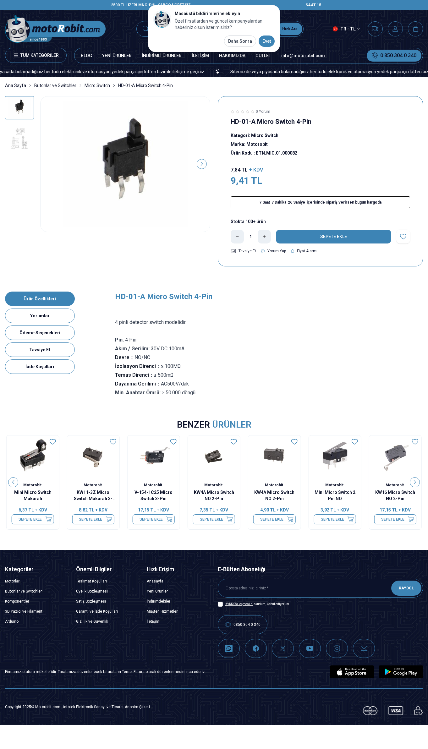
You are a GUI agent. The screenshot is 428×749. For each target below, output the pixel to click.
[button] (49, 164)
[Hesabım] (395, 28)
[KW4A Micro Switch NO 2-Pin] (214, 456)
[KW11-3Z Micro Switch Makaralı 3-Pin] (93, 456)
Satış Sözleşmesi (91, 601)
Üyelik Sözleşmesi (92, 591)
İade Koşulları (39, 366)
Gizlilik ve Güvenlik (92, 621)
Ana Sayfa (15, 85)
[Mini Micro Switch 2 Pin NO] (335, 456)
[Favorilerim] (375, 28)
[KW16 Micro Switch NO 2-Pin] (395, 456)
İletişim (153, 621)
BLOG (86, 55)
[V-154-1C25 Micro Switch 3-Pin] (154, 456)
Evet (266, 41)
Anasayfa (155, 581)
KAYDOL (406, 588)
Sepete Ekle (30, 519)
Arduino (12, 621)
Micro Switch (97, 85)
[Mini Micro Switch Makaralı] (33, 456)
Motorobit (32, 485)
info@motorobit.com (303, 55)
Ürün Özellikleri (40, 298)
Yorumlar (40, 315)
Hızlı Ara (289, 29)
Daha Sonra (240, 41)
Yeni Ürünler (157, 591)
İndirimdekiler (158, 601)
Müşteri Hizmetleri (162, 611)
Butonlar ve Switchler (55, 85)
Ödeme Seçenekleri (39, 332)
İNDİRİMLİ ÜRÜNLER (162, 55)
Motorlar (12, 581)
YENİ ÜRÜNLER (117, 55)
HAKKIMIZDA (232, 55)
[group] (125, 164)
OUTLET (263, 55)
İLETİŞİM (200, 55)
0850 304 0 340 (247, 624)
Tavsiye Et (39, 349)
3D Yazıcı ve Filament (23, 611)
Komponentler (17, 601)
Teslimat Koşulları (91, 581)
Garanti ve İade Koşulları (97, 611)
